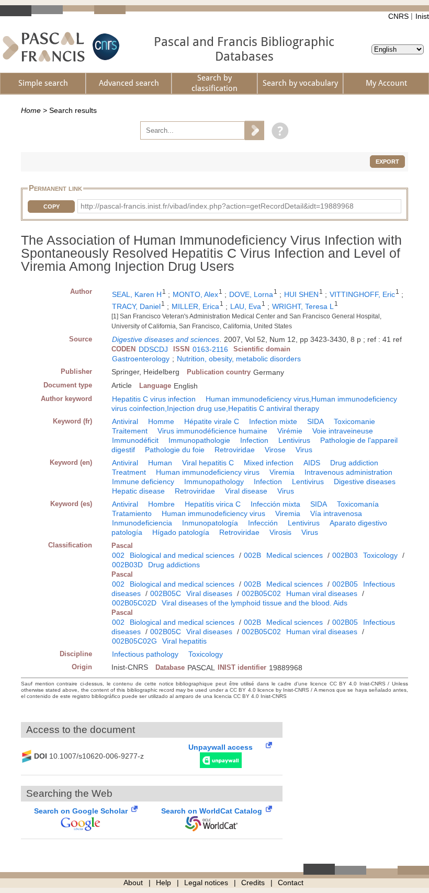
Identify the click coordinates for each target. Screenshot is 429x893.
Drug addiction (354, 463)
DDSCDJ (153, 349)
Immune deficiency (143, 481)
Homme (161, 421)
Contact (290, 882)
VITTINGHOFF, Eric (362, 294)
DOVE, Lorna (251, 294)
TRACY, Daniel (136, 306)
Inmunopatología (210, 523)
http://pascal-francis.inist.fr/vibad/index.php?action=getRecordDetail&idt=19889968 (217, 206)
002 (118, 555)
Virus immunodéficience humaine (212, 431)
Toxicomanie (354, 421)
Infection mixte (273, 421)
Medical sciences (294, 555)
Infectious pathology (145, 654)
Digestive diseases (365, 481)
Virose (275, 449)
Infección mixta (275, 504)
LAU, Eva (245, 306)
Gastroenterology (141, 358)
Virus (304, 449)
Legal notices (206, 882)
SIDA (315, 421)
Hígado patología (180, 532)
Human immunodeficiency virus (207, 472)
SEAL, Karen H (137, 294)
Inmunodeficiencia (142, 523)
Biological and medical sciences (182, 555)
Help (163, 882)
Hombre (161, 504)
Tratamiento (132, 513)
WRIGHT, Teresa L (303, 306)
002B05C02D (134, 603)
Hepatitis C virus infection (154, 399)
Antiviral (125, 421)
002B (252, 555)
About (133, 882)
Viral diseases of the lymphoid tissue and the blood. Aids (254, 603)
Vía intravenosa (336, 513)
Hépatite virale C (211, 421)
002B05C (165, 593)
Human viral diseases (321, 593)
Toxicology (380, 555)
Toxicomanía (358, 504)
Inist (422, 16)
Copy (51, 206)
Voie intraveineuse (342, 431)
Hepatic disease (138, 491)
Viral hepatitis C (208, 463)
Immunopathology (214, 481)
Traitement (130, 431)
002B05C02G (134, 641)
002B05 (345, 584)
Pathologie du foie (175, 449)
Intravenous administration (348, 472)
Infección (263, 523)
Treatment (129, 472)
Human (160, 463)
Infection (254, 440)
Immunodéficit (135, 440)
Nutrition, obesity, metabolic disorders (239, 358)
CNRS (398, 16)
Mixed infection (268, 463)
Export (387, 161)
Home (31, 110)
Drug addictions (174, 564)
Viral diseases (209, 593)
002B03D (127, 564)
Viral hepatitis (184, 641)
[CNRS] (104, 46)
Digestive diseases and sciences (165, 339)
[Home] (43, 47)
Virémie (289, 431)
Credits (253, 882)
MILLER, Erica (195, 306)
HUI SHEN (301, 294)
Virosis (280, 532)
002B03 (345, 555)
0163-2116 (210, 349)
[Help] (277, 130)
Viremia (282, 472)
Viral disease (246, 491)
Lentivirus (294, 440)
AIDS (311, 463)
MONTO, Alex (195, 294)
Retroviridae (234, 449)
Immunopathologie (199, 440)
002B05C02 (261, 593)
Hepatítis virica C (213, 504)
